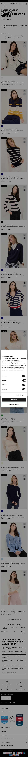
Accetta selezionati (14, 404)
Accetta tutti (14, 399)
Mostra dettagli (20, 395)
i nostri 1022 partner (10, 358)
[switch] (24, 380)
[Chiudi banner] (25, 351)
